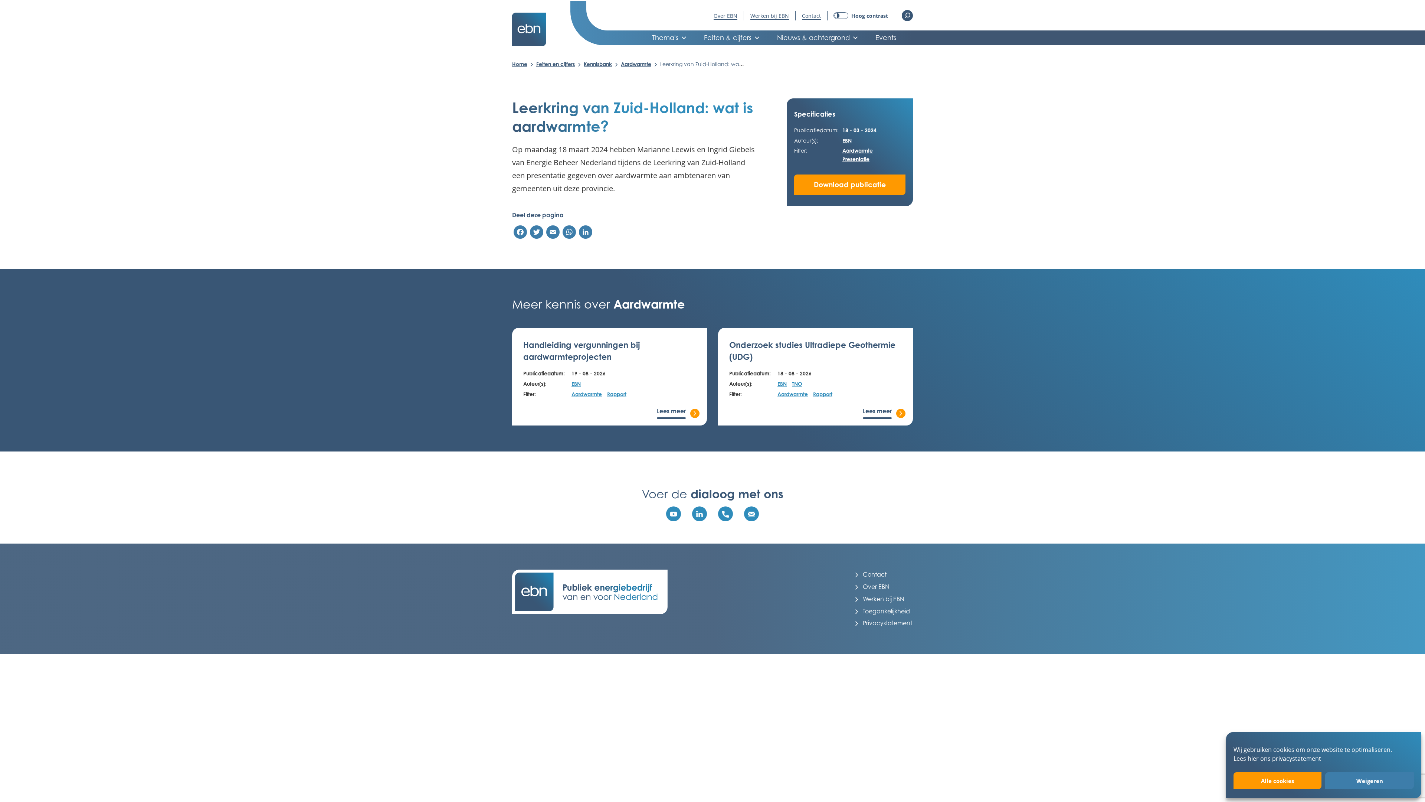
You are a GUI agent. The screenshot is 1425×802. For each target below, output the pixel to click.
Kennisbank (598, 64)
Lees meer (671, 411)
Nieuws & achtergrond (813, 38)
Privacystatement (887, 623)
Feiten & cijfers (727, 38)
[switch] (861, 16)
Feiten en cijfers (555, 64)
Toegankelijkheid (886, 611)
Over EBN (725, 15)
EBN (847, 140)
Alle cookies (1277, 781)
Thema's (665, 38)
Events (885, 38)
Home (519, 64)
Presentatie (855, 159)
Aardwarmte (636, 64)
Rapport (616, 394)
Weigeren (1369, 781)
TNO (797, 384)
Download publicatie (850, 184)
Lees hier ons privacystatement (1277, 758)
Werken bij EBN (769, 15)
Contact (811, 15)
